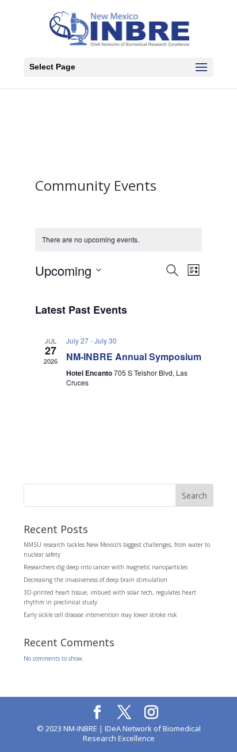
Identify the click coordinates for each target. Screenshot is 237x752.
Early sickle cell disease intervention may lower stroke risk (100, 615)
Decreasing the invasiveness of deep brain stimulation (95, 580)
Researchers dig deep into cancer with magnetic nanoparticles (106, 567)
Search (194, 495)
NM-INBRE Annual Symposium (133, 356)
